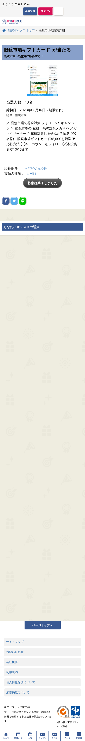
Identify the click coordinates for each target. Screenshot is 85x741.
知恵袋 (79, 738)
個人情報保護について (20, 682)
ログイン (46, 11)
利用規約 (12, 672)
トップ (6, 738)
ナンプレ (42, 738)
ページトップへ (42, 625)
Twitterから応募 (35, 168)
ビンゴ (67, 738)
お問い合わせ (15, 652)
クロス (55, 738)
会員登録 (30, 11)
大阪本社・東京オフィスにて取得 (67, 724)
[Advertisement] (42, 428)
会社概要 (12, 662)
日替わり (18, 738)
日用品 (31, 173)
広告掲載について (17, 692)
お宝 (30, 738)
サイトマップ (15, 641)
